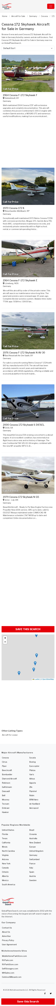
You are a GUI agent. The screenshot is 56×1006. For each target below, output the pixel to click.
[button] (33, 669)
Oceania (33, 834)
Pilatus (32, 770)
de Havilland (34, 804)
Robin (31, 795)
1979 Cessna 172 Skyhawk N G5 (21, 497)
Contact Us (7, 928)
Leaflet (36, 679)
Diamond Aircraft (9, 779)
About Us (6, 932)
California (6, 842)
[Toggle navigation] (50, 6)
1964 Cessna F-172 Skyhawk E (20, 280)
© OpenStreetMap (47, 679)
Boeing (32, 762)
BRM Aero (33, 799)
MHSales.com (8, 973)
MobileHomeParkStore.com (14, 956)
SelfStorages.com (10, 968)
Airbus (32, 779)
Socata (32, 758)
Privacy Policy (8, 940)
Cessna (5, 758)
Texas (4, 838)
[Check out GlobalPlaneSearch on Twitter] (51, 993)
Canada (5, 868)
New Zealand (35, 842)
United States (8, 830)
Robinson (6, 783)
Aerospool (33, 808)
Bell (3, 795)
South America (8, 884)
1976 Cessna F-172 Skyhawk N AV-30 (24, 352)
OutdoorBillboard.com (11, 977)
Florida (5, 834)
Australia (33, 838)
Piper (4, 766)
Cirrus (4, 762)
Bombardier (7, 774)
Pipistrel (33, 791)
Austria (32, 876)
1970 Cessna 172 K (13, 208)
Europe (32, 847)
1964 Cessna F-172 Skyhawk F (20, 95)
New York (6, 863)
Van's (31, 774)
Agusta (32, 783)
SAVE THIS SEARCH (27, 629)
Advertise (6, 936)
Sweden (32, 880)
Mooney (5, 799)
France (32, 863)
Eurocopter (34, 766)
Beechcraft (7, 770)
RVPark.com (7, 960)
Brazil (31, 830)
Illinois (4, 847)
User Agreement (9, 944)
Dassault (6, 791)
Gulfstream (7, 787)
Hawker (5, 812)
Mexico (5, 880)
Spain (31, 872)
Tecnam (5, 804)
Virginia (5, 855)
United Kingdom (36, 851)
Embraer (6, 808)
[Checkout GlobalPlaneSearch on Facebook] (45, 993)
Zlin (30, 787)
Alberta (5, 876)
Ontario (5, 872)
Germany (33, 855)
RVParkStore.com (10, 964)
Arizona (5, 859)
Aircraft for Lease (10, 735)
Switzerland (34, 859)
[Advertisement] (28, 595)
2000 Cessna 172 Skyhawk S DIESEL (23, 424)
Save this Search (28, 1001)
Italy (31, 868)
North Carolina (8, 851)
